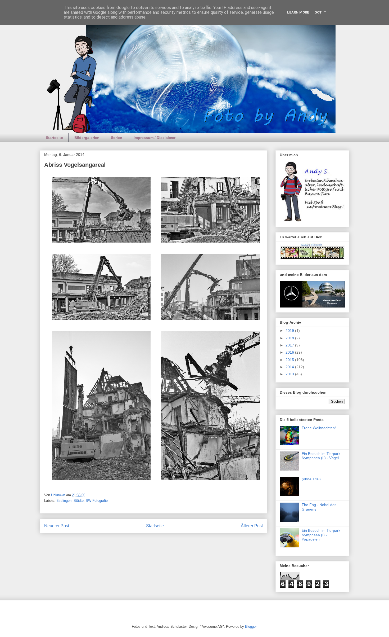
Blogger (250, 627)
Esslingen (63, 501)
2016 (290, 352)
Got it (320, 12)
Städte (79, 501)
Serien (116, 137)
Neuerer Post (56, 526)
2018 (290, 338)
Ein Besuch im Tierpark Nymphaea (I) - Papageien (321, 535)
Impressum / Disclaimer (154, 137)
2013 (290, 374)
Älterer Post (252, 526)
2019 (290, 330)
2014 (290, 367)
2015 (290, 360)
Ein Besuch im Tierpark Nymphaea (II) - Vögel (321, 455)
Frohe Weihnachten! (319, 428)
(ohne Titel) (311, 479)
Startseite (54, 137)
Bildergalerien (86, 137)
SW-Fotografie (97, 501)
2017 (290, 345)
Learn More (298, 12)
